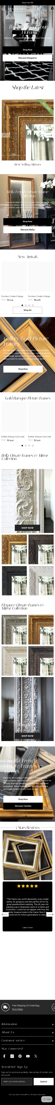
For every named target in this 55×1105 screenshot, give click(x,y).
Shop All (28, 310)
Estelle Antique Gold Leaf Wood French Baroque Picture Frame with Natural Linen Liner (13, 437)
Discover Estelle (23, 803)
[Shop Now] (27, 501)
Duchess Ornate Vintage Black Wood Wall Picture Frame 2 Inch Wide (12, 296)
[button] (49, 135)
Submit (43, 1081)
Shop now (23, 369)
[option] (27, 133)
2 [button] (26, 305)
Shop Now (27, 50)
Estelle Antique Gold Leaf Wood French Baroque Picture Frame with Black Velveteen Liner (39, 437)
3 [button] (29, 305)
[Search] (38, 9)
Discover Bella (28, 229)
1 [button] (22, 305)
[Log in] (44, 9)
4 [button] (33, 305)
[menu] (3, 9)
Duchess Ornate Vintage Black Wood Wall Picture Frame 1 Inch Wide (39, 296)
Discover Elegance (27, 58)
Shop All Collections (27, 93)
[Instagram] (12, 1056)
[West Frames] (27, 855)
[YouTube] (28, 1056)
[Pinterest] (20, 1056)
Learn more (28, 927)
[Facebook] (4, 1056)
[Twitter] (36, 1056)
